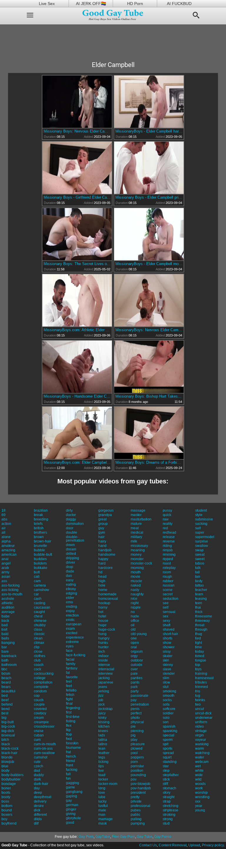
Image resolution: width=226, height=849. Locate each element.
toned (199, 656)
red (165, 528)
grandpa (105, 515)
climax (39, 642)
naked (136, 585)
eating (71, 584)
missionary (139, 545)
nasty (135, 590)
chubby (40, 625)
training (201, 673)
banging (8, 642)
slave (167, 669)
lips (101, 766)
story (166, 792)
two (198, 704)
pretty (135, 797)
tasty (198, 581)
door (69, 528)
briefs (38, 523)
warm (199, 748)
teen (198, 603)
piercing (137, 731)
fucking (71, 769)
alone (6, 537)
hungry (103, 638)
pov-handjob (141, 788)
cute (37, 761)
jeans (102, 687)
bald (5, 634)
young (200, 810)
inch (101, 651)
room (167, 572)
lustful (103, 806)
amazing (8, 550)
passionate (139, 695)
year (198, 806)
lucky (102, 801)
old (133, 629)
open (135, 642)
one (134, 638)
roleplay (169, 568)
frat (68, 752)
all (3, 532)
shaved (169, 629)
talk (198, 568)
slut (165, 687)
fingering (73, 708)
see (166, 603)
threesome (203, 616)
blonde (7, 757)
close (38, 651)
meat (135, 528)
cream (39, 717)
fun (68, 778)
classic (39, 634)
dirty (69, 510)
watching (202, 753)
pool (134, 753)
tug (197, 695)
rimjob (168, 550)
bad (4, 625)
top (197, 665)
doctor (71, 515)
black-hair (9, 753)
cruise (39, 731)
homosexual (108, 598)
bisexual (8, 735)
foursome (73, 747)
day (37, 788)
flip (68, 730)
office (135, 620)
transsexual (204, 678)
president (138, 792)
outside (136, 665)
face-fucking (75, 655)
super (199, 532)
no (133, 612)
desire (39, 806)
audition (7, 607)
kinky (102, 717)
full (68, 774)
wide (199, 775)
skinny (168, 665)
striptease (170, 810)
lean (101, 748)
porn (134, 761)
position (137, 770)
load (101, 775)
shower (169, 647)
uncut (199, 709)
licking (103, 761)
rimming (169, 554)
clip (36, 647)
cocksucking (44, 673)
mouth (136, 572)
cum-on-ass (43, 748)
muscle (136, 581)
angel (6, 563)
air (3, 528)
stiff (165, 784)
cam (37, 581)
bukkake (40, 568)
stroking (169, 814)
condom (40, 691)
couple (39, 704)
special (168, 735)
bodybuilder (11, 779)
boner (6, 788)
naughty (137, 594)
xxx (197, 801)
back (5, 620)
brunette (40, 545)
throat (199, 625)
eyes (70, 646)
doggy (71, 519)
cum (37, 739)
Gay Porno (162, 837)
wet (198, 766)
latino (102, 744)
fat (68, 672)
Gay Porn (86, 837)
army (5, 572)
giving (71, 813)
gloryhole (73, 818)
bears (6, 687)
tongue (200, 660)
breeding (41, 519)
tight (198, 642)
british (39, 528)
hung (102, 634)
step (166, 770)
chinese (40, 620)
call (36, 576)
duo (69, 575)
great (102, 519)
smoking (169, 691)
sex (165, 616)
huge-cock (106, 629)
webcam (202, 761)
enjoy (70, 611)
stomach (169, 788)
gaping (71, 796)
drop (69, 567)
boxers (6, 814)
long (101, 788)
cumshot (40, 757)
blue (5, 766)
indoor (103, 656)
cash (37, 598)
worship (201, 792)
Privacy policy (213, 845)
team (199, 594)
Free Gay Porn (123, 837)
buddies (40, 559)
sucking (201, 523)
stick (166, 779)
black (5, 744)
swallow (201, 545)
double (71, 532)
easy (70, 580)
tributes (201, 682)
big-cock (8, 726)
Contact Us (148, 845)
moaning (138, 550)
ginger (71, 809)
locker (103, 779)
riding (167, 545)
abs (4, 519)
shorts (167, 638)
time (198, 647)
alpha (6, 541)
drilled (71, 553)
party (135, 691)
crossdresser (44, 726)
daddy (39, 775)
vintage (201, 731)
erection (72, 615)
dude (70, 571)
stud (166, 823)
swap (199, 550)
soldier (168, 713)
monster (137, 559)
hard (102, 563)
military (136, 537)
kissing (103, 722)
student (201, 510)
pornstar (137, 766)
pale (134, 673)
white (199, 770)
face (69, 650)
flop (69, 734)
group (103, 523)
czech (38, 766)
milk (134, 541)
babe (5, 616)
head (102, 576)
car (36, 594)
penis (135, 709)
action (6, 523)
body (5, 770)
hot (100, 612)
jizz (101, 695)
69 (3, 515)
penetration (140, 704)
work (199, 788)
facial (70, 659)
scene (167, 590)
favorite (72, 677)
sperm (168, 739)
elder (70, 598)
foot (69, 739)
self (165, 607)
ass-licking (10, 590)
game (70, 787)
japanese (105, 682)
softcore (169, 709)
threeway (202, 620)
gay (69, 800)
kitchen (104, 726)
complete (41, 687)
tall (197, 572)
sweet (200, 559)
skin (166, 660)
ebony (71, 589)
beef (5, 700)
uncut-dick (203, 713)
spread (168, 753)
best (4, 713)
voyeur (200, 739)
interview (105, 673)
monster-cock (141, 563)
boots (5, 792)
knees (103, 731)
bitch (5, 739)
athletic (7, 603)
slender (169, 673)
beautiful (8, 691)
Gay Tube (144, 837)
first (69, 712)
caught (39, 612)
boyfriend (8, 823)
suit (198, 528)
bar (4, 647)
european (74, 624)
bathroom (9, 665)
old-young (139, 634)
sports (167, 748)
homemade (107, 594)
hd (100, 572)
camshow (41, 590)
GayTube (102, 837)
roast (167, 563)
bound (6, 810)
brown (39, 537)
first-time (72, 717)
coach (39, 665)
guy (101, 528)
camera (40, 585)
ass (4, 581)
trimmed (201, 687)
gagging (72, 783)
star (166, 766)
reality (167, 523)
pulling (136, 819)
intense (104, 665)
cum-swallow (44, 753)
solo (166, 717)
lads (101, 735)
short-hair (170, 634)
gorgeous (106, 510)
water (199, 757)
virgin (199, 735)
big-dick (7, 731)
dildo (38, 819)
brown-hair (42, 541)
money (136, 554)
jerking (103, 691)
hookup (104, 603)
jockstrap (105, 709)
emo (69, 602)
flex (69, 725)
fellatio (71, 690)
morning (137, 568)
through (201, 629)
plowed (136, 748)
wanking (202, 744)
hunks (103, 642)
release (169, 537)
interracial (106, 669)
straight (169, 797)
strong (168, 819)
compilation (43, 682)
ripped (168, 559)
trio (197, 691)
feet (69, 686)
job (100, 700)
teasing (201, 598)
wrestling (202, 797)
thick (198, 612)
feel (69, 681)
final (69, 703)
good (70, 822)
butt (37, 572)
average (8, 612)
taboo (199, 563)
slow (166, 682)
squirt (167, 757)
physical (137, 722)
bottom (6, 806)
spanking (170, 731)
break (38, 515)
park (134, 687)
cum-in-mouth (45, 744)
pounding (138, 775)
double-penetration (75, 538)
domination (75, 523)
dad (37, 770)
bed (4, 695)
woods (200, 784)
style (198, 515)
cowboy (40, 713)
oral (134, 647)
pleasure (138, 744)
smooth (169, 695)
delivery (40, 801)
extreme (72, 642)
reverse (169, 541)
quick (167, 515)
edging (71, 593)
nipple (136, 607)
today (199, 651)
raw (166, 519)
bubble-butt (43, 554)
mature (136, 523)
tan (197, 576)
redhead (169, 532)
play (134, 739)
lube (101, 797)
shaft (166, 625)
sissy (167, 651)
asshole (7, 598)
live (101, 770)
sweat (200, 554)
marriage (105, 819)
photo (135, 717)
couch (39, 700)
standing (170, 761)
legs (101, 757)
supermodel (204, 537)
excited (71, 633)
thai (198, 607)
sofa (166, 704)
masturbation (141, 519)
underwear (203, 717)
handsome (106, 554)
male (102, 810)
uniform (201, 722)
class (38, 629)
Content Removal (173, 845)
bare (5, 651)
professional (140, 806)
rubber (168, 581)
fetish (70, 694)
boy (4, 819)
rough (167, 576)
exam (70, 628)
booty (5, 797)
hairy (102, 541)
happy (103, 559)
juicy (102, 713)
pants (135, 682)
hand (102, 545)
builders (40, 563)
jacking (104, 678)
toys (198, 669)
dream (71, 549)
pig (133, 735)
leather (103, 753)
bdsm (5, 673)
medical (137, 532)
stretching (170, 806)
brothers (40, 532)
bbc (4, 669)
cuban (39, 735)
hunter (103, 647)
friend (70, 761)
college (40, 678)
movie (135, 576)
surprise (201, 541)
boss (5, 801)
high (101, 581)
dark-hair (41, 784)
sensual (169, 612)
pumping (138, 823)
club (37, 660)
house (103, 620)
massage (138, 510)
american (8, 554)
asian (5, 576)
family (70, 664)
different (40, 814)
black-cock (10, 748)
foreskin (72, 743)
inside (103, 660)
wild (198, 779)
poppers (137, 757)
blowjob (7, 761)
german (72, 805)
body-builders (12, 775)
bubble (39, 550)
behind (7, 704)
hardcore (105, 568)
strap (167, 801)
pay (134, 700)
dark (37, 779)
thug (198, 634)
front (69, 765)
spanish (169, 726)
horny (102, 607)
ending (71, 606)
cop (37, 695)
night (135, 603)
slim (166, 678)
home (102, 590)
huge (102, 625)
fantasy (71, 668)
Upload (194, 845)
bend (5, 709)
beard (6, 682)
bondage (8, 784)
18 (3, 510)
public (135, 814)
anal (5, 559)
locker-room (107, 784)
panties (136, 678)
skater (167, 656)
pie (133, 726)
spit (165, 744)
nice (134, 598)
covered (40, 709)
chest (38, 616)
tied (198, 638)
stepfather (171, 775)
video (199, 726)
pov (134, 779)
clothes (39, 656)
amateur (8, 545)
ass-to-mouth (11, 594)
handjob (105, 550)
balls (5, 638)
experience (75, 637)
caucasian (42, 607)
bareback (8, 656)
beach (6, 678)
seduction (170, 598)
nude (135, 616)
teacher (201, 590)
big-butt (7, 722)
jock (101, 704)
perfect (136, 713)
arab (5, 568)
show (167, 642)
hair (101, 537)
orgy (134, 656)
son (166, 722)
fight (69, 699)
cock (37, 669)
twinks (200, 700)
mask (102, 823)
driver (70, 562)
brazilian (41, 510)
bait (4, 629)
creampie (41, 722)
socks (167, 700)
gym (101, 532)
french (71, 756)
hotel (102, 616)
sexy (166, 620)
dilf (36, 823)
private (136, 801)
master (136, 515)
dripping (72, 558)
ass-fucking (10, 585)
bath (5, 660)
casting (39, 603)
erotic (70, 620)
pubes (136, 810)
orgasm (137, 651)
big (3, 717)
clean (38, 638)
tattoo (199, 585)
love (101, 792)
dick (37, 810)
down (70, 545)
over (134, 669)
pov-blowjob (140, 784)
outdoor (137, 660)
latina (102, 739)
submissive (204, 519)
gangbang (74, 791)
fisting (70, 721)
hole (101, 585)
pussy (167, 510)
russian (169, 585)
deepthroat (42, 797)
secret (167, 594)
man (101, 814)
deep (38, 792)
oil (132, 625)
